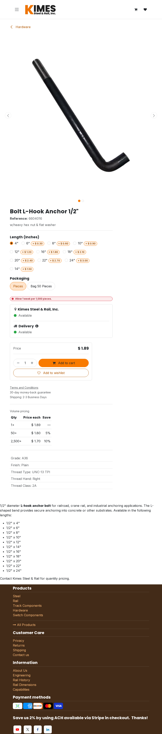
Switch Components (28, 615)
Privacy (18, 641)
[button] (8, 115)
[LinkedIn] (48, 729)
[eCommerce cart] (136, 9)
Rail (15, 601)
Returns (19, 645)
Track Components (27, 606)
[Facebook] (38, 729)
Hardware (23, 27)
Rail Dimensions (24, 685)
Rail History (21, 680)
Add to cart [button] (66, 363)
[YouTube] (17, 729)
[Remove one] (17, 363)
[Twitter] (28, 729)
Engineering (21, 675)
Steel (16, 596)
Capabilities (21, 689)
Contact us (21, 655)
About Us (20, 670)
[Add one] (33, 363)
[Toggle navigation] (17, 9)
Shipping (19, 650)
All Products (26, 625)
